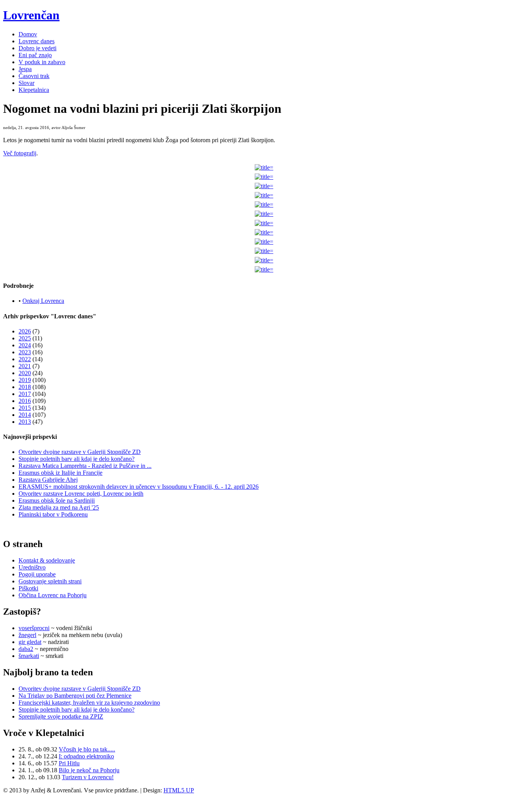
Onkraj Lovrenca (43, 300)
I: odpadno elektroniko (86, 756)
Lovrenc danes (37, 41)
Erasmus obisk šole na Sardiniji (57, 500)
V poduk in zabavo (42, 62)
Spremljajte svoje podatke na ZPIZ (61, 716)
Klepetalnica (34, 90)
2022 (25, 359)
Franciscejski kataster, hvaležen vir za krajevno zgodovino (89, 702)
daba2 (26, 649)
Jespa (25, 69)
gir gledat (30, 642)
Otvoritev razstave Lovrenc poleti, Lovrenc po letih (81, 493)
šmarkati (29, 656)
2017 (25, 394)
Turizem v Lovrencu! (88, 777)
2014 (25, 414)
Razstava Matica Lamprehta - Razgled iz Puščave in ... (85, 465)
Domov (28, 34)
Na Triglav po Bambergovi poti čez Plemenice (75, 695)
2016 (25, 401)
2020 (25, 373)
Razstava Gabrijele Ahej (48, 479)
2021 (25, 366)
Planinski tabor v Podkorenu (53, 514)
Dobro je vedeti (37, 48)
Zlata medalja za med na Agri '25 (59, 507)
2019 (25, 380)
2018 (25, 387)
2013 (25, 421)
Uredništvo (32, 567)
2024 (25, 345)
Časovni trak (34, 76)
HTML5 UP (179, 790)
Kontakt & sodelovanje (47, 560)
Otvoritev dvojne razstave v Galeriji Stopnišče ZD (80, 452)
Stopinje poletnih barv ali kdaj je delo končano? (77, 458)
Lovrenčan (31, 15)
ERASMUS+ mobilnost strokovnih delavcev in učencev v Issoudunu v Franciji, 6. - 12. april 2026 (139, 486)
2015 (25, 407)
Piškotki (28, 588)
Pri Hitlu (69, 763)
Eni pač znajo (35, 55)
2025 (25, 338)
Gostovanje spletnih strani (50, 581)
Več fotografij (19, 153)
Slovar (26, 83)
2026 (25, 331)
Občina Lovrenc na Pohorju (53, 595)
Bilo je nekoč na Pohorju (89, 770)
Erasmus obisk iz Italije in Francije (60, 472)
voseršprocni (34, 628)
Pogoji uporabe (37, 574)
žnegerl (27, 635)
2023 (25, 352)
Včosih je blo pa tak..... (87, 749)
